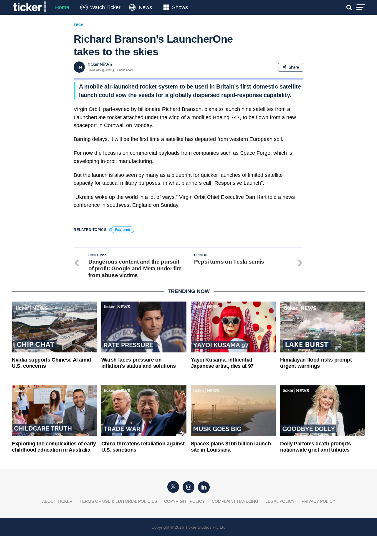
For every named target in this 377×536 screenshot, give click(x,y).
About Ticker (57, 501)
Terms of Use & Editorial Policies (118, 501)
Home (62, 7)
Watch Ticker (105, 7)
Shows (180, 7)
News (145, 7)
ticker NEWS (100, 64)
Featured (122, 230)
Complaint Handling (235, 501)
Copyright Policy (184, 501)
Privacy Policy (318, 501)
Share (294, 67)
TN (79, 67)
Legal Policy (280, 501)
